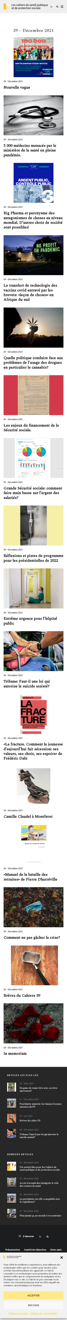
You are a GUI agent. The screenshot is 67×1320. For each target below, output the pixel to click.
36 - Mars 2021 (26, 1083)
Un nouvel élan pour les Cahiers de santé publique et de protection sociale (40, 1168)
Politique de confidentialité (43, 1313)
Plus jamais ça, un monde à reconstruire (40, 1215)
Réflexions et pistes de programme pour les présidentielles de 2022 (33, 558)
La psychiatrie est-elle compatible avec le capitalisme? (40, 1200)
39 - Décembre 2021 (13, 81)
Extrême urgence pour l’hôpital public (30, 621)
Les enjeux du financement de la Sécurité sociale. (31, 428)
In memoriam (15, 1053)
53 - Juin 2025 (26, 1116)
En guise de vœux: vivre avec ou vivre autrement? (38, 1089)
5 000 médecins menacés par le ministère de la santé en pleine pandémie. (30, 150)
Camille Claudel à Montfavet (28, 816)
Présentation (12, 1250)
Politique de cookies (18, 1313)
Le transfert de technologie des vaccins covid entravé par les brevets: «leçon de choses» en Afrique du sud (30, 292)
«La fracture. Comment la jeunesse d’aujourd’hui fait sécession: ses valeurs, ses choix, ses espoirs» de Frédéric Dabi (33, 751)
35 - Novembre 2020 (29, 1162)
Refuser (33, 1305)
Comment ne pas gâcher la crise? (32, 937)
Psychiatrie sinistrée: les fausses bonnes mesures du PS (40, 1105)
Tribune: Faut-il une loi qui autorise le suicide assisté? (27, 684)
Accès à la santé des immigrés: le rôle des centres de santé (39, 1184)
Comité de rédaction (35, 1250)
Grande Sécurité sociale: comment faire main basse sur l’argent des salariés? (33, 493)
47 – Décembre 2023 (29, 1099)
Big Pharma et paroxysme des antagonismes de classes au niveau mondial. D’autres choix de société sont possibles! (33, 220)
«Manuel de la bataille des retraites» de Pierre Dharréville (30, 877)
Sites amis (56, 1250)
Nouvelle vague (17, 87)
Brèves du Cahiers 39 (22, 995)
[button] (61, 1257)
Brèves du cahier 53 (30, 1120)
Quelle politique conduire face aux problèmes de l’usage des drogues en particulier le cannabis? (33, 363)
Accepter (33, 1295)
